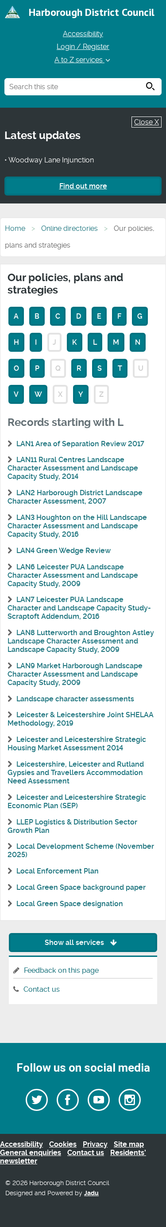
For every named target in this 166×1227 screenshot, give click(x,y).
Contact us (41, 989)
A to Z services (79, 60)
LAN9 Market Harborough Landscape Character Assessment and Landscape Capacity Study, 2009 (75, 674)
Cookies (63, 1144)
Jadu (91, 1193)
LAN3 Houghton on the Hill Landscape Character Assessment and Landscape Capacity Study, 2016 (77, 525)
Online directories (69, 228)
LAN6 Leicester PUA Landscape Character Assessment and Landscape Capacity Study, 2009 (73, 575)
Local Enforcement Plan (57, 871)
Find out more (83, 186)
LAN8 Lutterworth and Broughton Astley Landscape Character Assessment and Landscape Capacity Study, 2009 (81, 641)
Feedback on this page (61, 970)
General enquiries (30, 1152)
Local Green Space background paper (81, 887)
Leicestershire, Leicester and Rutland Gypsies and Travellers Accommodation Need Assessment (76, 772)
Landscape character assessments (75, 699)
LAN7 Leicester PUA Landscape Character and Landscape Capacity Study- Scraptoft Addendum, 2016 (79, 608)
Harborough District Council (91, 12)
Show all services (75, 942)
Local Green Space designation (69, 904)
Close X (146, 122)
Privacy (95, 1144)
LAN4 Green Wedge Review (63, 550)
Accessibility (83, 34)
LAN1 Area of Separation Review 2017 (80, 444)
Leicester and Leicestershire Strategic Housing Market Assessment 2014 (77, 743)
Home (15, 228)
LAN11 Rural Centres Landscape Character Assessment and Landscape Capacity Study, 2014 (73, 468)
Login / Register (83, 46)
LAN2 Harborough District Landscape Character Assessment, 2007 (75, 497)
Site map (129, 1144)
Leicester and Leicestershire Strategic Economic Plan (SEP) (77, 801)
